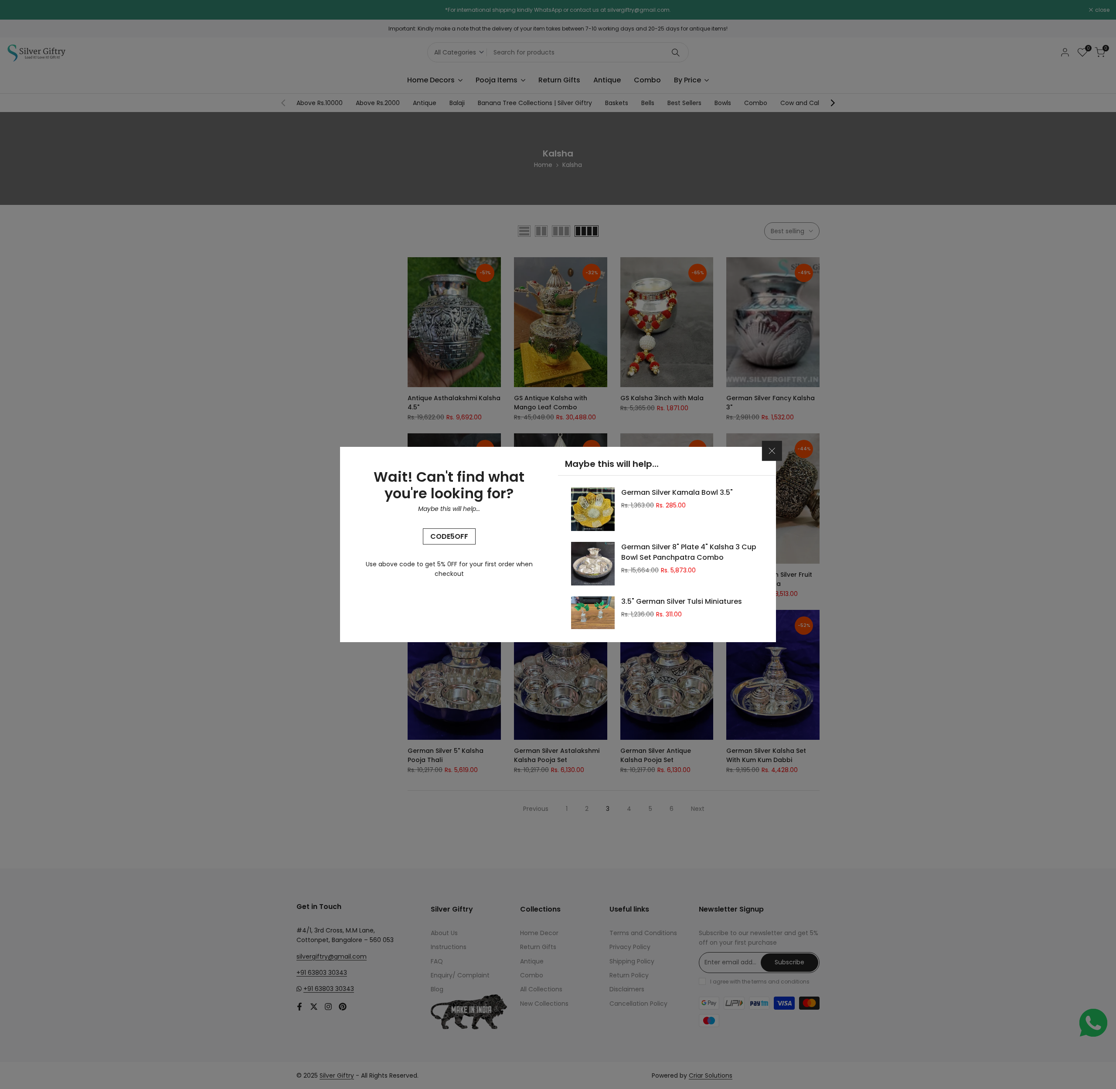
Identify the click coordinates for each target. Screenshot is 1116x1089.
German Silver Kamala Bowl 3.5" (677, 492)
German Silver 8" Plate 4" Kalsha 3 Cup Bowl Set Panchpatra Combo (688, 552)
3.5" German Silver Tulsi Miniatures (681, 601)
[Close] (772, 451)
